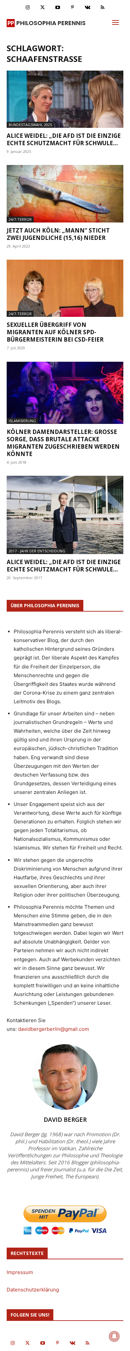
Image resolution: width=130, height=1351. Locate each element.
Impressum (20, 1272)
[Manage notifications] (114, 1336)
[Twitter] (42, 7)
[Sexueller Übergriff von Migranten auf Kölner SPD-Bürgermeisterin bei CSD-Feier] (65, 288)
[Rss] (102, 7)
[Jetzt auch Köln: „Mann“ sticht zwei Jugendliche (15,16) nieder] (65, 193)
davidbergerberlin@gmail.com (53, 1029)
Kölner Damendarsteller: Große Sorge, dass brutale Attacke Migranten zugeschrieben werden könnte (63, 443)
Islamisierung (22, 420)
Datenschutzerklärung (33, 1289)
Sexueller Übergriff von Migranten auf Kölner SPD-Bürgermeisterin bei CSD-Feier (55, 332)
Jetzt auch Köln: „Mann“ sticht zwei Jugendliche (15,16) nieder (58, 234)
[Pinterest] (72, 7)
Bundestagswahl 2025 (30, 124)
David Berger (65, 1119)
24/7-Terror (20, 219)
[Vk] (87, 7)
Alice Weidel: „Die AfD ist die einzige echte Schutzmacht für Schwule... (64, 139)
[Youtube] (57, 7)
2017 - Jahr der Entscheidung (37, 550)
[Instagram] (27, 7)
